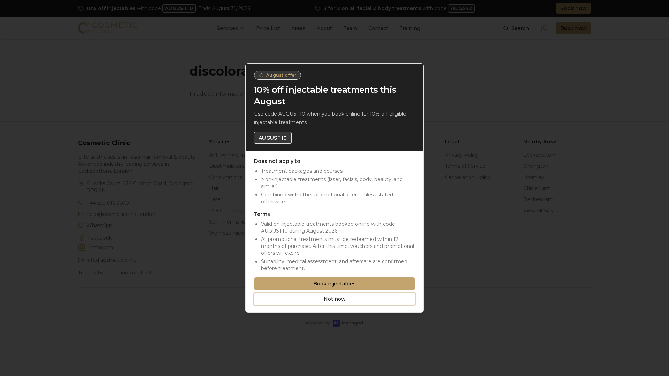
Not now (335, 299)
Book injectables (334, 284)
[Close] (415, 72)
